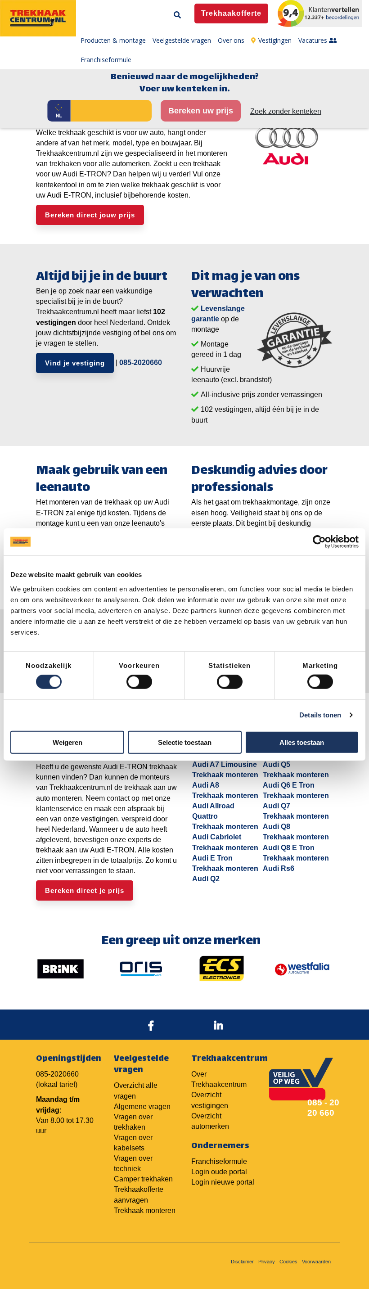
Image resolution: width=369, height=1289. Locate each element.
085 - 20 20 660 (323, 1108)
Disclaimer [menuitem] (242, 1261)
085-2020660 (140, 362)
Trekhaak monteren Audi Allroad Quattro (225, 806)
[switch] (139, 682)
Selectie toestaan (185, 742)
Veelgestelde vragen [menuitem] (182, 40)
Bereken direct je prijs (84, 890)
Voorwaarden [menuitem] (316, 1261)
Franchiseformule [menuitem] (106, 59)
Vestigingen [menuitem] (275, 40)
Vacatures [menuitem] (313, 40)
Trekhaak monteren (145, 1210)
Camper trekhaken (143, 1179)
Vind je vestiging (75, 363)
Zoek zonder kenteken (285, 111)
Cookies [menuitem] (288, 1261)
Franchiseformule (219, 1161)
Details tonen (320, 715)
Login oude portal (219, 1172)
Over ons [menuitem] (231, 40)
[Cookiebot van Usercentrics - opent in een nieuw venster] (319, 542)
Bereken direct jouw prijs (90, 215)
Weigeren (67, 742)
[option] (60, 969)
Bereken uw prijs (200, 110)
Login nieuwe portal (222, 1182)
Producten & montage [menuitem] (113, 40)
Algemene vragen (142, 1106)
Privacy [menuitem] (266, 1261)
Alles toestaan (301, 742)
